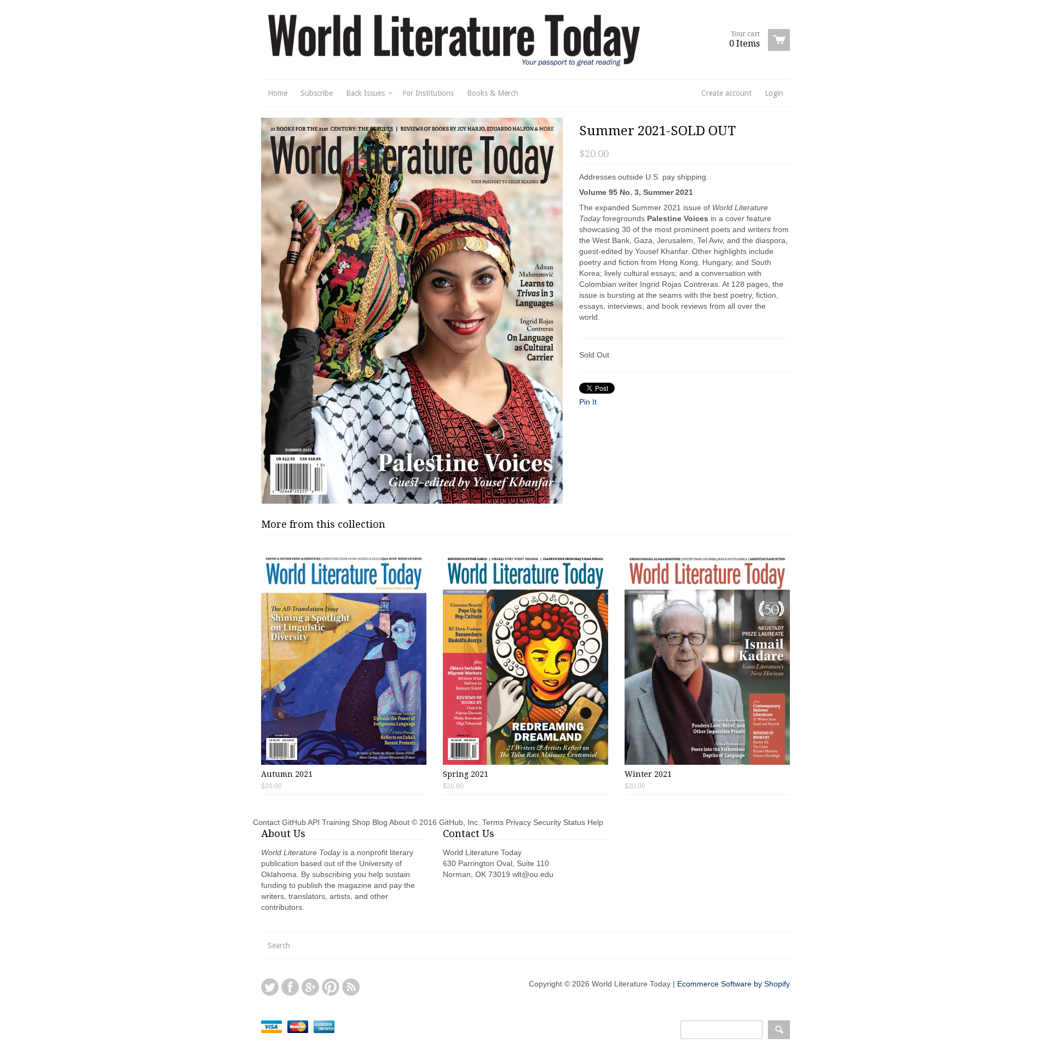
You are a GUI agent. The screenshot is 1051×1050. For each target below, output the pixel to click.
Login (774, 93)
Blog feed (351, 987)
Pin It (588, 401)
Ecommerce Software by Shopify (733, 983)
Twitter (270, 987)
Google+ (310, 987)
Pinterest (330, 987)
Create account (726, 93)
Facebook (290, 987)
